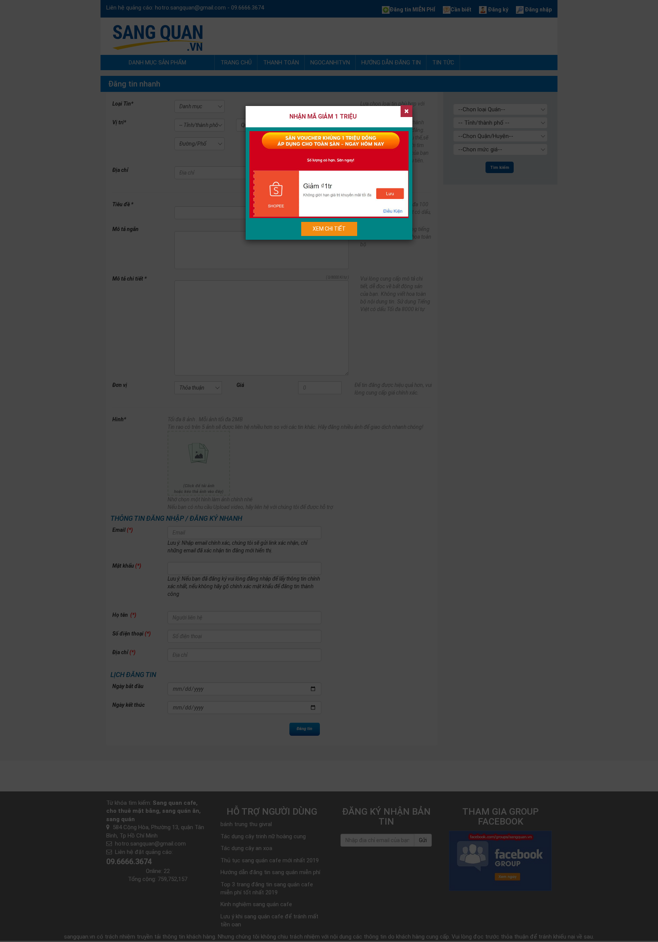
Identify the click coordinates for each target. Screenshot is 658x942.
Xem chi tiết (329, 229)
